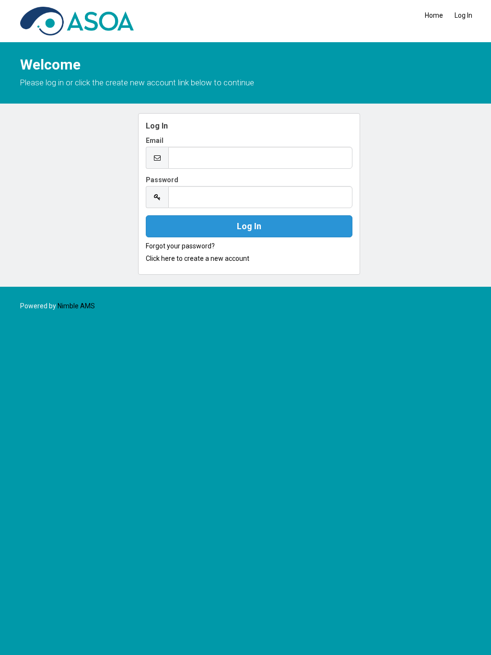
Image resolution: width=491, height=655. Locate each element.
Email (155, 140)
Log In (463, 15)
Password (162, 180)
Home (434, 15)
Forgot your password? (180, 246)
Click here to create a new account (197, 258)
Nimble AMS (76, 306)
